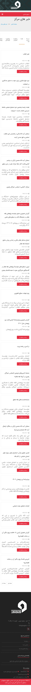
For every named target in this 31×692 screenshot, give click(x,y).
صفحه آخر (4, 583)
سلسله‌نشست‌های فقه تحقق (21, 399)
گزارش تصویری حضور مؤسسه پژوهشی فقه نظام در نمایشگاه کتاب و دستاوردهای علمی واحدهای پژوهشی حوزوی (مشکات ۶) (16, 215)
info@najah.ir (23, 626)
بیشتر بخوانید (23, 71)
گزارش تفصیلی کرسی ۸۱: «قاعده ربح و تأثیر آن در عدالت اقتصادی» (15, 534)
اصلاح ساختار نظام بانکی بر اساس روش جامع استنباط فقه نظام (16, 242)
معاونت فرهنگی (8, 39)
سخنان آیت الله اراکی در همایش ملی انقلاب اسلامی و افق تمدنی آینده (16, 135)
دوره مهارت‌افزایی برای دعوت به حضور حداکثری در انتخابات (15, 82)
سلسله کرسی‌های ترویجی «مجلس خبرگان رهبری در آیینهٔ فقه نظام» (17, 375)
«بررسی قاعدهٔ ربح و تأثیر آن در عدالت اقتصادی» (18, 561)
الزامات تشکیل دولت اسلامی (21, 506)
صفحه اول (10, 583)
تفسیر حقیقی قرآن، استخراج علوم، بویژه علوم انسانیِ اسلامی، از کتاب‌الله (16, 454)
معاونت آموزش (15, 39)
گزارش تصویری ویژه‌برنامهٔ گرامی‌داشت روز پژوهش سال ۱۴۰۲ (17, 322)
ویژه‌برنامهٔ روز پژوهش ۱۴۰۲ (21, 479)
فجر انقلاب (26, 54)
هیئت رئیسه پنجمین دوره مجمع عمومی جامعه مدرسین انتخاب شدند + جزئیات (15, 109)
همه (21, 38)
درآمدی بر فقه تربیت (23, 346)
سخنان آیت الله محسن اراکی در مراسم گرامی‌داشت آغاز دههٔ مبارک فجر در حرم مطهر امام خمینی (15, 162)
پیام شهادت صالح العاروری (21, 293)
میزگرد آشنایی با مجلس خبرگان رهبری (18, 187)
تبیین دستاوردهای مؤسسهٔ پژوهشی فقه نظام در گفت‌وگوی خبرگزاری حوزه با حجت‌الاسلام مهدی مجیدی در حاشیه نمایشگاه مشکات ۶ (15, 268)
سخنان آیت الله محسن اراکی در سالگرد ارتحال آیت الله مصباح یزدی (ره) (16, 428)
